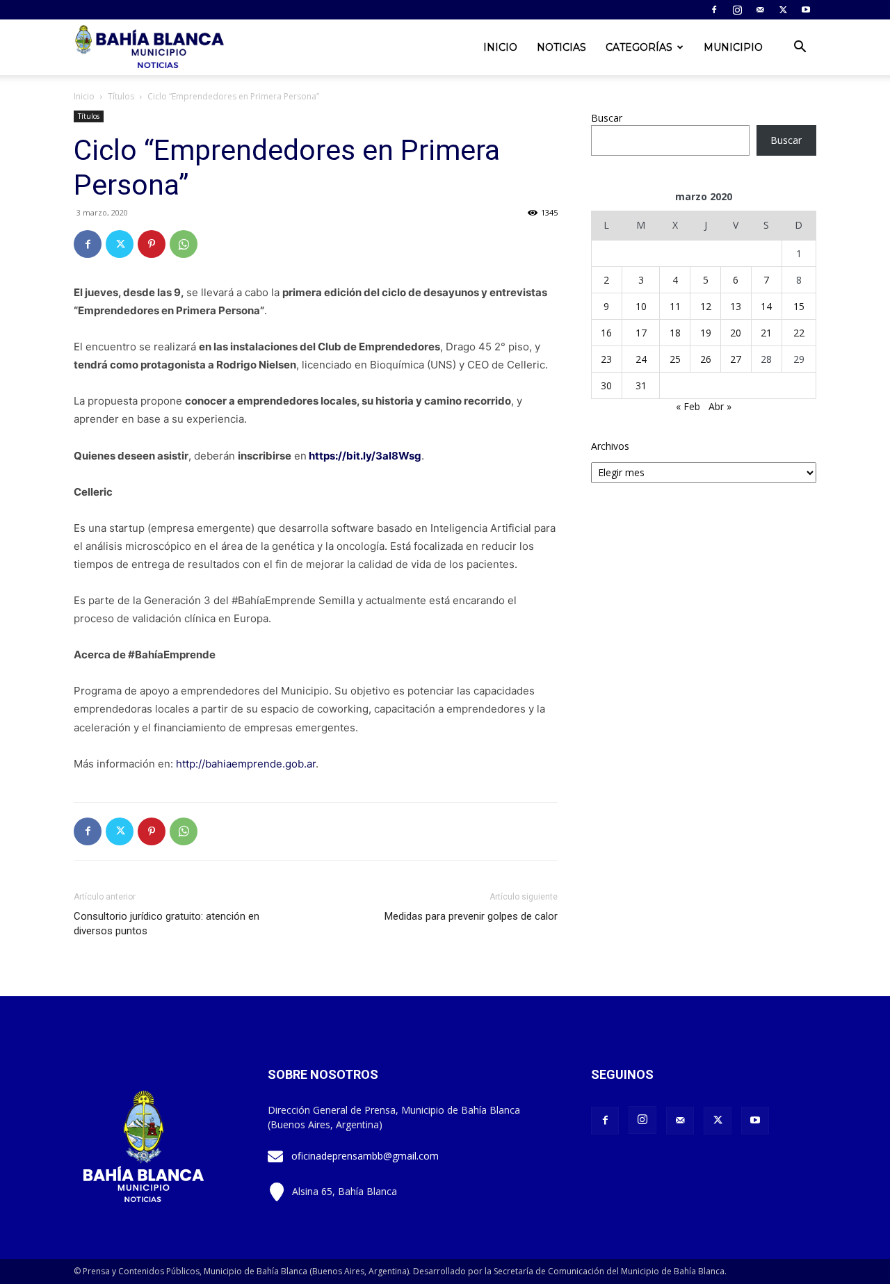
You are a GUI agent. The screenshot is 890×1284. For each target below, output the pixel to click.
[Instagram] (737, 9)
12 (705, 306)
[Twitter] (782, 9)
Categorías (639, 47)
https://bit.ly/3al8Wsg (365, 455)
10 (641, 306)
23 (606, 359)
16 (606, 332)
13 (735, 306)
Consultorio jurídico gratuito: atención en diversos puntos (166, 923)
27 (735, 359)
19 (705, 332)
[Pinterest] (151, 244)
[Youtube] (805, 9)
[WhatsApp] (183, 244)
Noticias (561, 47)
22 (798, 332)
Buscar (606, 117)
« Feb (688, 406)
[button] (799, 48)
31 (641, 385)
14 (766, 306)
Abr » (720, 406)
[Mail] (760, 9)
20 (735, 332)
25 (675, 359)
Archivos (610, 446)
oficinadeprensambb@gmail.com (365, 1155)
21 (766, 332)
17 (641, 332)
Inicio (500, 47)
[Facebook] (714, 9)
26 (705, 359)
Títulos (121, 96)
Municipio (733, 47)
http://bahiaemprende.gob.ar (246, 763)
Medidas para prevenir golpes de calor (471, 916)
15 (798, 306)
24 (641, 359)
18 (675, 332)
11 (675, 306)
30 (606, 385)
